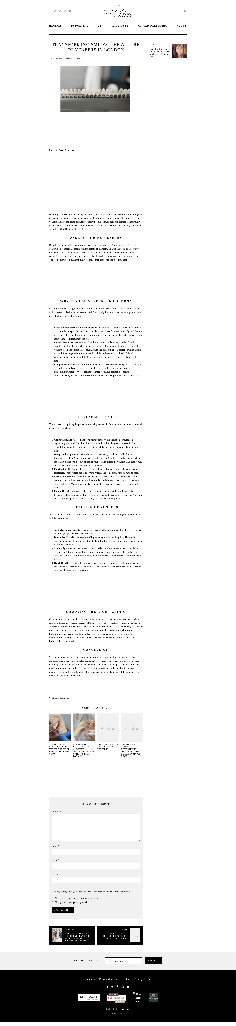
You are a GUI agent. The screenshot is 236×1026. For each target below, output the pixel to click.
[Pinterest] (60, 11)
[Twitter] (55, 11)
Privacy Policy (142, 979)
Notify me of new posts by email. (71, 902)
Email (55, 860)
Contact (126, 979)
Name (55, 846)
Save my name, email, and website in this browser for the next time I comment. (91, 891)
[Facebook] (50, 11)
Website (56, 874)
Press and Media (108, 979)
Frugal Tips (64, 698)
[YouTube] (70, 11)
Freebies (90, 979)
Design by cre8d (118, 1013)
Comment (57, 811)
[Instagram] (65, 11)
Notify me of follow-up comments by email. (77, 898)
